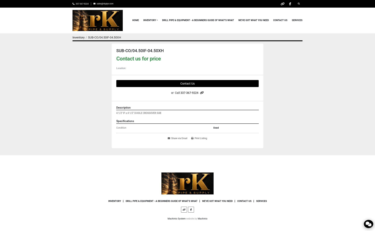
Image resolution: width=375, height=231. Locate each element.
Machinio (202, 218)
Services (297, 20)
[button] (150, 20)
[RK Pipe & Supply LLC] (187, 183)
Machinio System (177, 218)
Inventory (149, 20)
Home (135, 20)
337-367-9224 (82, 4)
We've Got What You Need (253, 20)
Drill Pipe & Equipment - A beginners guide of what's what (198, 20)
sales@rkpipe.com (105, 3)
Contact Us (280, 20)
